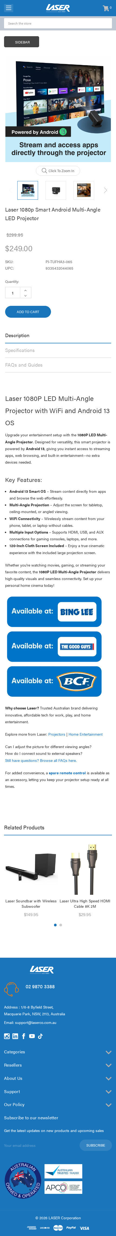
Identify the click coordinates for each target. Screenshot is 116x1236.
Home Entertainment (86, 734)
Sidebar (22, 42)
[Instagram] (7, 1036)
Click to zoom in (61, 170)
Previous (10, 190)
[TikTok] (40, 1036)
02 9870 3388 (40, 986)
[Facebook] (23, 1036)
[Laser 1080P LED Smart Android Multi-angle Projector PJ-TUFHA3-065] (54, 611)
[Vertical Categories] (8, 8)
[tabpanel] (31, 879)
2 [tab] (60, 925)
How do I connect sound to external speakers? (43, 753)
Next (105, 190)
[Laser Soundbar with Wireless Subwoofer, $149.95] (31, 868)
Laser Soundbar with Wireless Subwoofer (31, 903)
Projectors (56, 734)
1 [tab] (55, 925)
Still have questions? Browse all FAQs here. (41, 760)
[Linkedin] (15, 1036)
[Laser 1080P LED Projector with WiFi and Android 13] (54, 681)
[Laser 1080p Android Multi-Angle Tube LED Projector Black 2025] (54, 646)
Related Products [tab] (24, 827)
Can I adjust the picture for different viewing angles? (48, 746)
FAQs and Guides (24, 364)
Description (17, 335)
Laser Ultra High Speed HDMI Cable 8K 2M (85, 903)
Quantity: (12, 281)
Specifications (20, 350)
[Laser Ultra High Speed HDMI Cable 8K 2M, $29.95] (85, 868)
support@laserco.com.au (35, 1022)
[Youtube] (32, 1036)
